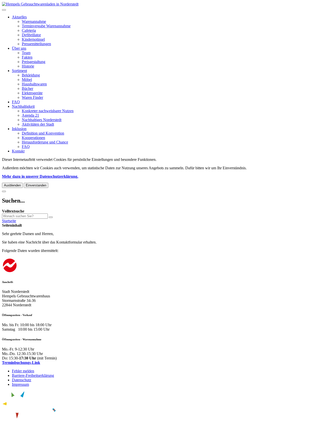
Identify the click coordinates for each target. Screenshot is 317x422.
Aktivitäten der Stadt (38, 124)
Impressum (20, 384)
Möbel (27, 79)
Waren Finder (32, 97)
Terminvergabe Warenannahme (46, 26)
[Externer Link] (158, 266)
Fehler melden (23, 371)
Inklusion (19, 129)
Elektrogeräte (32, 93)
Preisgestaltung (33, 62)
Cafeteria (29, 30)
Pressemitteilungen (36, 44)
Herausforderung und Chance (45, 142)
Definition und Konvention (43, 133)
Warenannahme (34, 21)
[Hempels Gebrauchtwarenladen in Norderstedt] (40, 4)
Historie (28, 66)
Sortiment (19, 71)
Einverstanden (36, 185)
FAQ (16, 102)
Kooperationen (33, 138)
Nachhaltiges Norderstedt (41, 120)
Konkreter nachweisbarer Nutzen (48, 111)
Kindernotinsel (33, 39)
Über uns (19, 48)
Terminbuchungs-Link (21, 362)
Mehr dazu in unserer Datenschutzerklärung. (40, 176)
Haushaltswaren (34, 84)
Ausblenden (12, 185)
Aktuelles (19, 17)
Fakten (27, 57)
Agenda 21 (30, 115)
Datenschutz (21, 380)
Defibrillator (31, 35)
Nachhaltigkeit (23, 106)
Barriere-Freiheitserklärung (33, 375)
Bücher (27, 88)
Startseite (9, 221)
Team (26, 53)
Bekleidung (31, 75)
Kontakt (18, 151)
